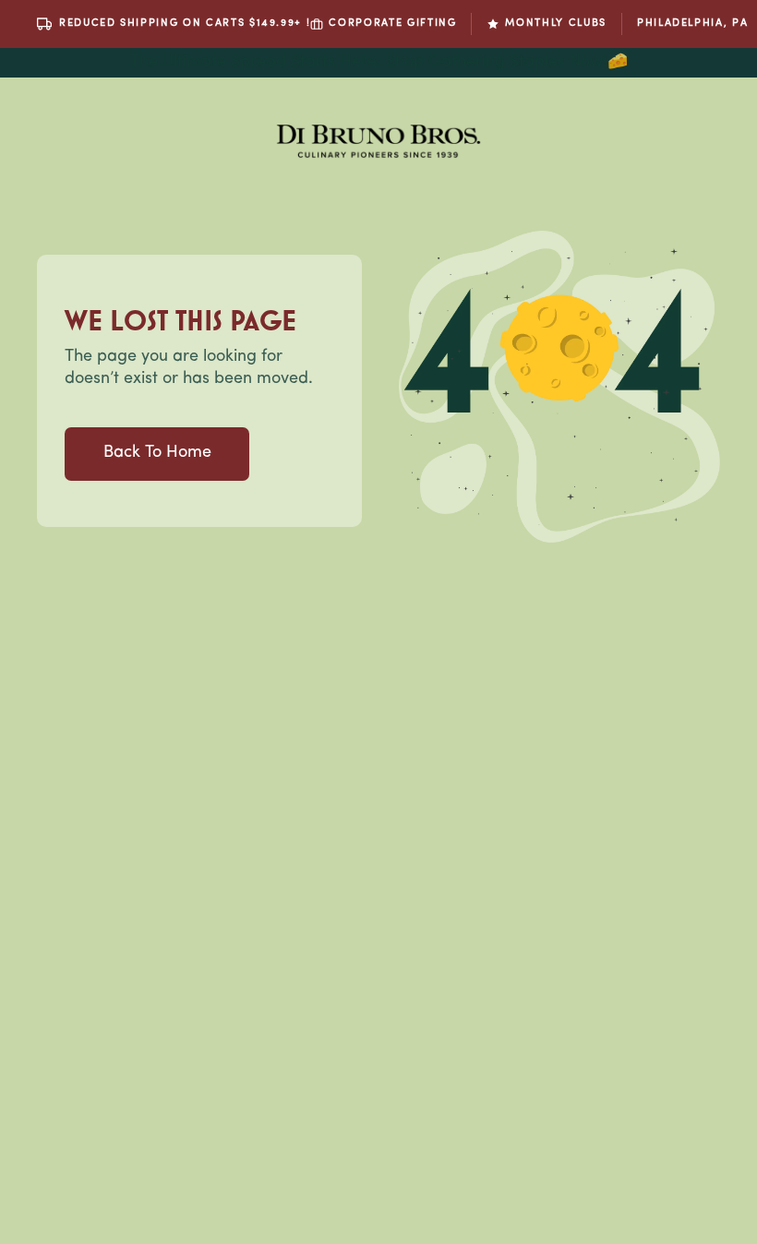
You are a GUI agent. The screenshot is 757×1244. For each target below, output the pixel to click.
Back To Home (157, 453)
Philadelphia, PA (692, 23)
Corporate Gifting (392, 23)
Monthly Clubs (555, 23)
